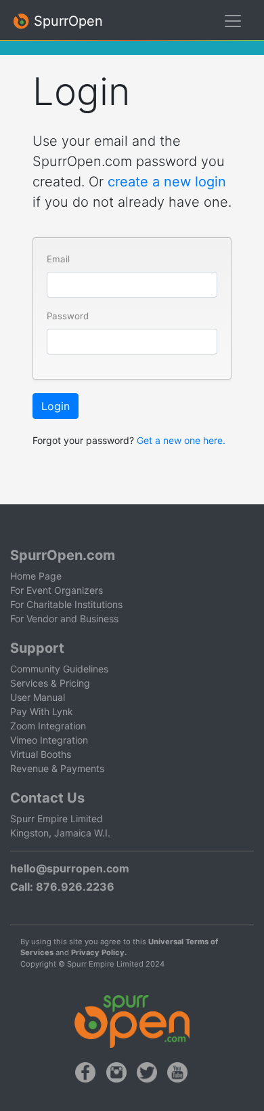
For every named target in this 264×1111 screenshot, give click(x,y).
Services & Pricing (50, 683)
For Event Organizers (56, 590)
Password (68, 315)
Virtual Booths (40, 754)
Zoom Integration (48, 725)
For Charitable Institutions (66, 604)
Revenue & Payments (57, 768)
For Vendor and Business (64, 618)
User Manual (37, 697)
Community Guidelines (59, 668)
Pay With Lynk (41, 711)
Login (55, 406)
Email (58, 259)
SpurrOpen (66, 21)
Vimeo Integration (49, 740)
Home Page (36, 576)
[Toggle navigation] (233, 21)
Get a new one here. (181, 440)
